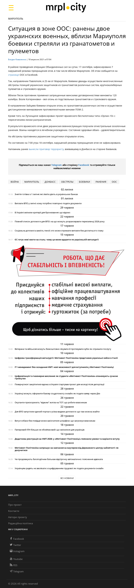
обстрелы (67, 181)
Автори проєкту (17, 517)
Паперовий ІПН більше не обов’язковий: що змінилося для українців (49, 430)
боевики (84, 181)
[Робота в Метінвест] (67, 293)
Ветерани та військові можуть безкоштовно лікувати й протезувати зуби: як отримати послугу (63, 349)
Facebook (83, 164)
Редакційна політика (20, 523)
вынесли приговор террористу (46, 149)
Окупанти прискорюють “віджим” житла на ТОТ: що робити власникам (51, 402)
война (15, 181)
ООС (114, 181)
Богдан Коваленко (17, 59)
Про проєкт (15, 504)
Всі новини (67, 478)
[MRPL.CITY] (66, 7)
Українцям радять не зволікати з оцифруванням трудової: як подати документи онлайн (59, 468)
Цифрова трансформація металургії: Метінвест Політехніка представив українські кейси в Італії (66, 358)
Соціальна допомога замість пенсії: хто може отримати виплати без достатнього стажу (59, 230)
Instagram (19, 551)
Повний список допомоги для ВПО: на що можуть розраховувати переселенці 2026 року (60, 221)
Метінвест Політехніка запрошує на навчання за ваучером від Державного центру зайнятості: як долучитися (66, 449)
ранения (101, 181)
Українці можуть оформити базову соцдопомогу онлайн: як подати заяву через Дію (57, 393)
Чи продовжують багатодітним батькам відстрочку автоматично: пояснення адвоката (59, 459)
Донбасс (50, 181)
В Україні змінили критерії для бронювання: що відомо (42, 212)
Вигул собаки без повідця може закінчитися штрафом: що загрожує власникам (55, 421)
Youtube (18, 559)
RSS (15, 565)
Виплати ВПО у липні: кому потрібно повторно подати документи (48, 203)
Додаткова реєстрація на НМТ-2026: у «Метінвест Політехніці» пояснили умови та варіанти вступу (67, 439)
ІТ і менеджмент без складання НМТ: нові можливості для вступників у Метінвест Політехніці (64, 367)
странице (13, 74)
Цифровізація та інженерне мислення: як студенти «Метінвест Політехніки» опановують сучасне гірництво (66, 377)
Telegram (56, 164)
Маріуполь (15, 18)
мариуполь (31, 181)
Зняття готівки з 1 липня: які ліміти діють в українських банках (46, 194)
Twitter (17, 545)
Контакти (13, 511)
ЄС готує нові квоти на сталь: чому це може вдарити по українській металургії (57, 239)
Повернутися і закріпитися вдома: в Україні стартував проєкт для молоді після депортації (59, 384)
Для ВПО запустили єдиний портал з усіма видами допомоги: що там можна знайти (57, 411)
